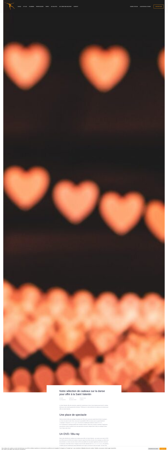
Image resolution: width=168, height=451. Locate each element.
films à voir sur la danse (97, 443)
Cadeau (81, 399)
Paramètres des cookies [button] (153, 448)
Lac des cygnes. (74, 422)
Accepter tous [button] (163, 448)
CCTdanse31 (62, 399)
